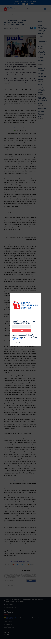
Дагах (21, 330)
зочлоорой (18, 339)
